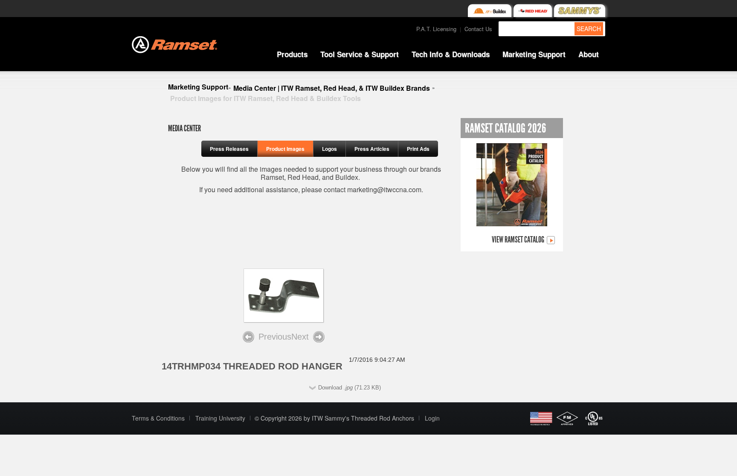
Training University (220, 418)
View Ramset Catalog (518, 240)
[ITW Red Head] (533, 10)
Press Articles (371, 149)
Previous (274, 336)
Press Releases (229, 149)
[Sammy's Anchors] (579, 10)
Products (292, 54)
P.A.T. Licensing (436, 29)
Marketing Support (534, 54)
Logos (329, 149)
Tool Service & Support (359, 54)
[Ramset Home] (174, 43)
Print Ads (418, 149)
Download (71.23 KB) (349, 387)
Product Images (285, 149)
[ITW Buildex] (489, 10)
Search (589, 28)
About (588, 54)
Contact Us (478, 29)
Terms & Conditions (158, 418)
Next (300, 336)
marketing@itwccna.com (384, 189)
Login (432, 418)
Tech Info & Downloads (451, 54)
